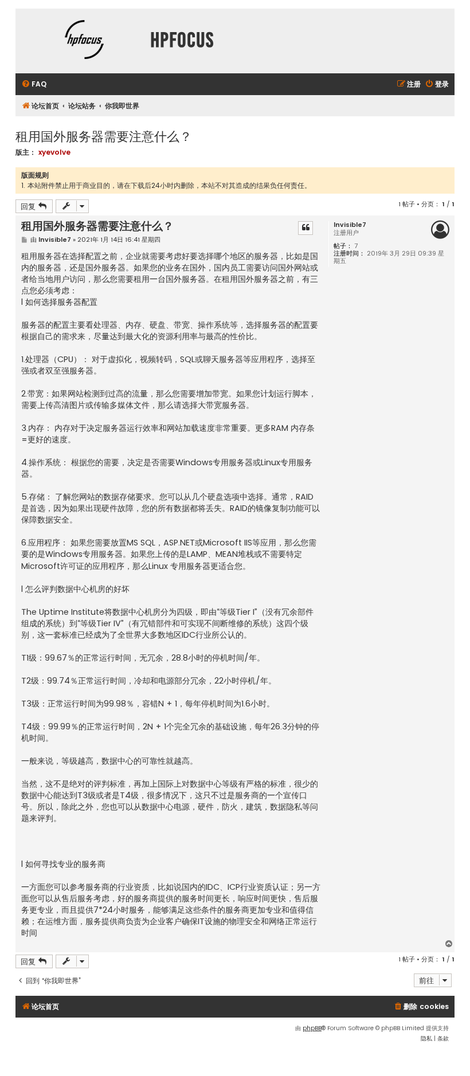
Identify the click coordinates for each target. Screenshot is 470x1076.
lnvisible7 (350, 225)
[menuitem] (33, 84)
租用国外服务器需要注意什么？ (103, 135)
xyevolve (54, 152)
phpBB (312, 1028)
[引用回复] (305, 228)
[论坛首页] (84, 40)
